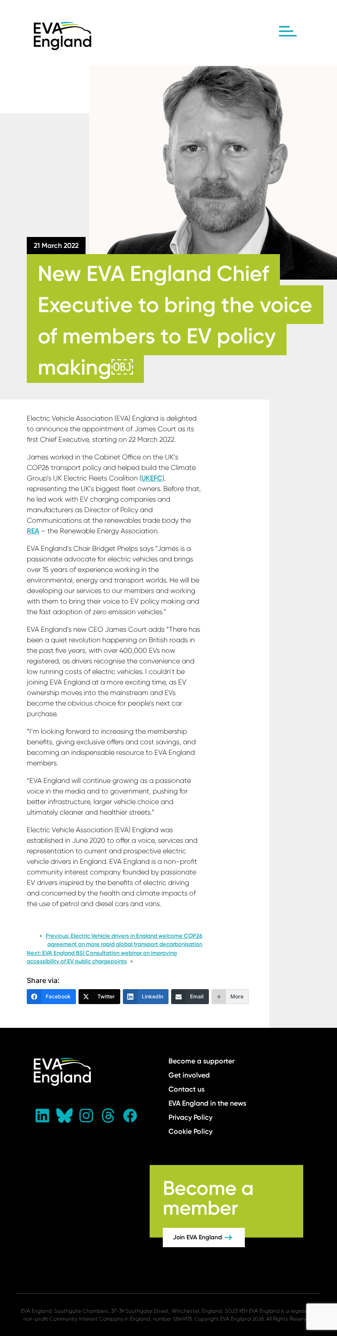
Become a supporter (201, 1061)
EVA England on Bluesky (64, 1116)
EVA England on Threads (108, 1116)
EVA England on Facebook (130, 1116)
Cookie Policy (190, 1131)
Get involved (189, 1075)
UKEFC (151, 478)
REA (33, 531)
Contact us (186, 1089)
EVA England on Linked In (42, 1116)
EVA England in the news (207, 1103)
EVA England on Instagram (86, 1116)
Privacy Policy (190, 1117)
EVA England (63, 36)
